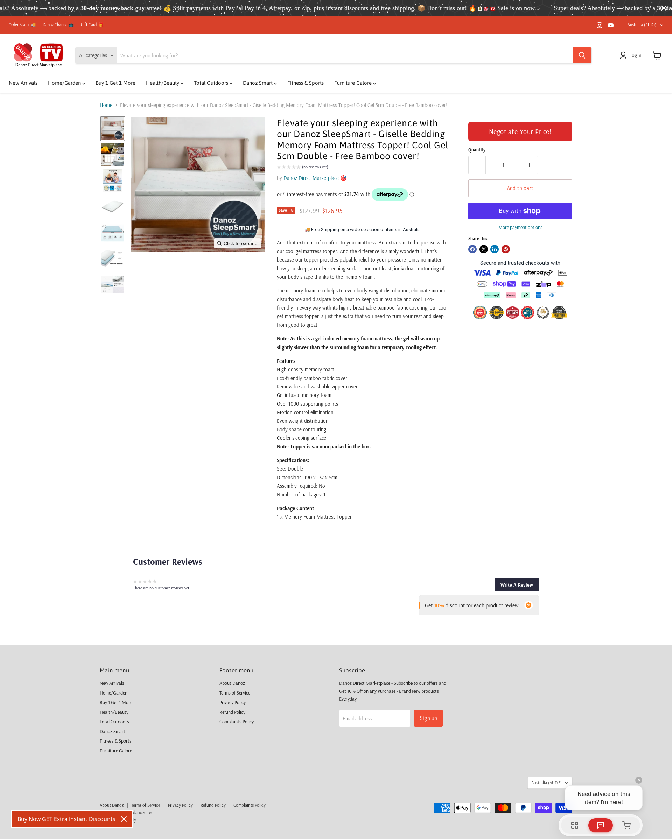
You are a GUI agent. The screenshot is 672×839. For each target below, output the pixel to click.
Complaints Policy (236, 721)
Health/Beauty (163, 83)
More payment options (520, 227)
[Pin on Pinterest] (506, 249)
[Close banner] (663, 8)
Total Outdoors (212, 83)
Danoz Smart (258, 83)
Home (106, 105)
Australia (643, 24)
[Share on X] (483, 249)
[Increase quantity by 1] (530, 165)
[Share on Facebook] (472, 249)
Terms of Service (234, 693)
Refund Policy (232, 712)
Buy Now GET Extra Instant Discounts (66, 819)
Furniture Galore (353, 83)
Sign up (428, 718)
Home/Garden (65, 83)
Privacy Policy (232, 702)
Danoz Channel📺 (58, 24)
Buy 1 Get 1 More (115, 83)
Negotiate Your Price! (520, 131)
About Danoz (232, 683)
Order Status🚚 (22, 24)
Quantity (476, 150)
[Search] (582, 55)
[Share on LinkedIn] (494, 249)
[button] (632, 55)
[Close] (124, 819)
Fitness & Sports (305, 83)
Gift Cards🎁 (92, 24)
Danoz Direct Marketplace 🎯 (315, 178)
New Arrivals (23, 83)
